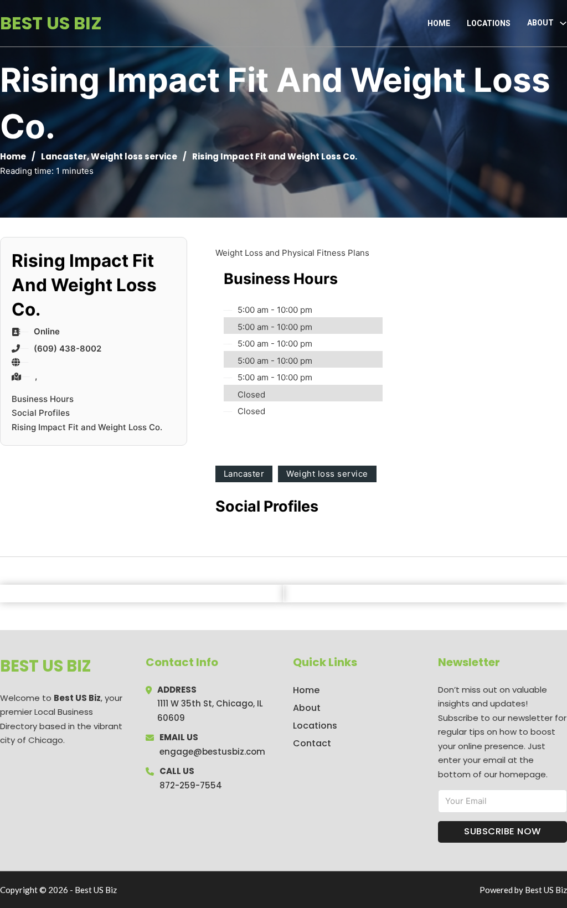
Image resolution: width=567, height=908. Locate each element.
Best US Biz (51, 23)
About (307, 707)
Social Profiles (41, 412)
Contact (312, 743)
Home (438, 23)
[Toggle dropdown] (563, 23)
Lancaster (64, 156)
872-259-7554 (190, 785)
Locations (489, 23)
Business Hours (43, 399)
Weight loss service (134, 156)
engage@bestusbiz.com (212, 751)
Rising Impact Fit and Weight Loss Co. (87, 427)
